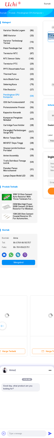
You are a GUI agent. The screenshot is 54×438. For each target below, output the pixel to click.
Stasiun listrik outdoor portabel (18, 149)
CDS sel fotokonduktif (18, 102)
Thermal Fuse (18, 74)
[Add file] (4, 433)
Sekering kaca (18, 84)
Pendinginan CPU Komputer (18, 96)
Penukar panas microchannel (18, 169)
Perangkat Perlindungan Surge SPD (18, 131)
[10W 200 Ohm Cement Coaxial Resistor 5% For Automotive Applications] (7, 217)
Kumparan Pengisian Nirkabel (18, 119)
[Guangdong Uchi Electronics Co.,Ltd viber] (25, 254)
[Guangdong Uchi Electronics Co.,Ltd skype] (18, 254)
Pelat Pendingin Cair (18, 48)
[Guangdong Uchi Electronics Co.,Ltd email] (4, 254)
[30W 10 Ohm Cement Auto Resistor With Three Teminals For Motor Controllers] (7, 197)
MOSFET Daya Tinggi (18, 143)
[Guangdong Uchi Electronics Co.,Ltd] (12, 4)
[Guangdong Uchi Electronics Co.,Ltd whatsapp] (11, 254)
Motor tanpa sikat (18, 138)
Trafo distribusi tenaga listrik (18, 162)
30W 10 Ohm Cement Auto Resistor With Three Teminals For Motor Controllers (22, 196)
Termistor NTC (18, 53)
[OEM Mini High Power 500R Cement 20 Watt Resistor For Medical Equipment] (7, 207)
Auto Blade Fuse (18, 79)
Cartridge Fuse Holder (18, 125)
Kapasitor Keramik (18, 112)
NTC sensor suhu (18, 58)
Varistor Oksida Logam (18, 30)
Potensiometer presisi (18, 107)
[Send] (50, 433)
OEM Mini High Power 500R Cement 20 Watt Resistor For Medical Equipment (23, 206)
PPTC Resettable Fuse (18, 69)
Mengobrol (18, 262)
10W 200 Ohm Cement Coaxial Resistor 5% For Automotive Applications (23, 216)
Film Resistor (18, 89)
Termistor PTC (18, 64)
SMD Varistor (18, 35)
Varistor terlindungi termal (18, 42)
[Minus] (50, 370)
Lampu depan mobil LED (18, 176)
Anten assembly (18, 155)
